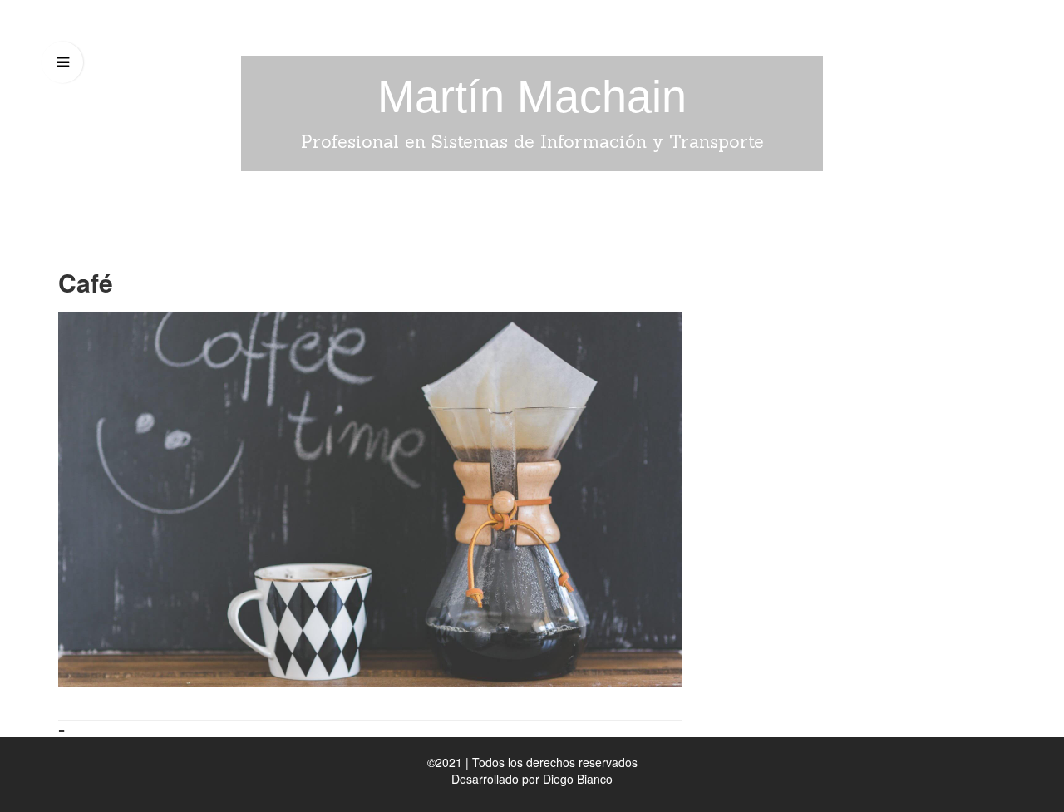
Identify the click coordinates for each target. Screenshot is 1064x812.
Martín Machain (532, 96)
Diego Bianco (578, 778)
